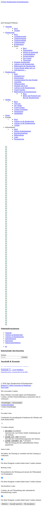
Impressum (9, 341)
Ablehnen (5, 504)
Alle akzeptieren (29, 504)
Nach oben (4, 387)
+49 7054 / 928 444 (10, 375)
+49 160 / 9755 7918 (10, 378)
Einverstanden (17, 403)
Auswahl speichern (16, 504)
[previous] (2, 143)
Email (5, 380)
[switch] (2, 423)
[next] (41, 143)
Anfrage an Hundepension (14, 337)
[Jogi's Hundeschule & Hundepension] (14, 2)
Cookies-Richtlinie (7, 405)
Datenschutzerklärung (13, 343)
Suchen (3, 355)
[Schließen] (2, 409)
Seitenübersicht (10, 339)
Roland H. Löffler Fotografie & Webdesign (16, 385)
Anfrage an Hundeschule (14, 335)
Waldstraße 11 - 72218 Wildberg (14, 369)
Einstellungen (6, 403)
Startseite (8, 333)
